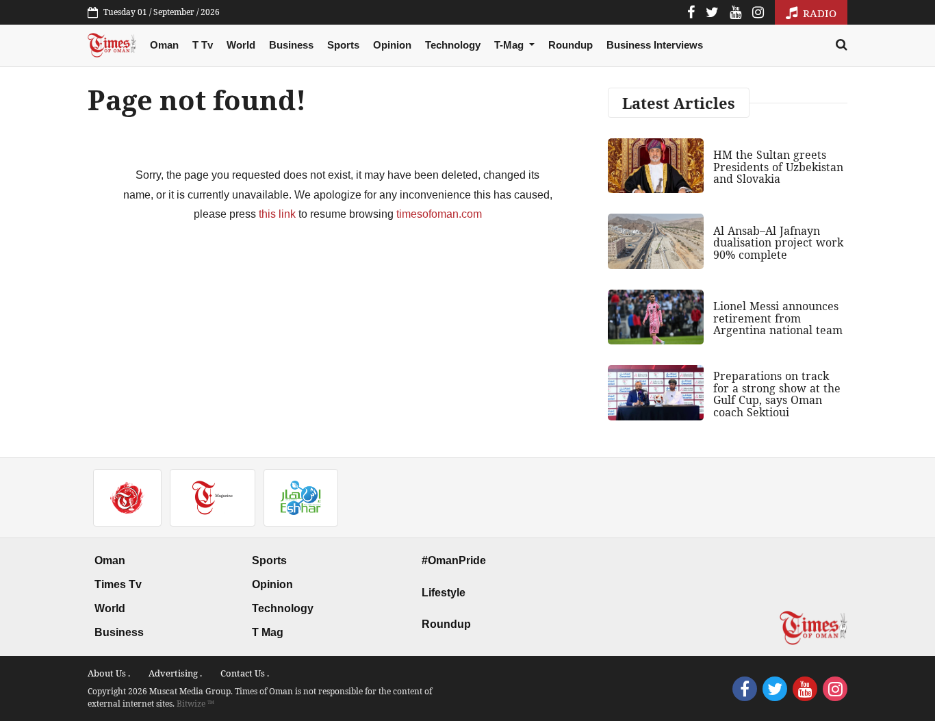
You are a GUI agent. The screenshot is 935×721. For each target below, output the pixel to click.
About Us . (109, 673)
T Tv (202, 45)
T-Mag (510, 45)
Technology (453, 45)
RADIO (818, 13)
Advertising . (175, 673)
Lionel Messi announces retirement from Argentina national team (778, 318)
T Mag (267, 632)
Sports (343, 45)
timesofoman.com (439, 214)
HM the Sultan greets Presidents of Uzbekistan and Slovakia (778, 166)
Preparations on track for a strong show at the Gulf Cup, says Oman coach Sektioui (777, 394)
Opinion (392, 45)
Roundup (570, 45)
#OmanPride (454, 560)
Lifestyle (443, 592)
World (241, 45)
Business (291, 45)
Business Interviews (654, 45)
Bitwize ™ (195, 703)
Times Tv (118, 584)
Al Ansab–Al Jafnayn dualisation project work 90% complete (778, 242)
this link (277, 214)
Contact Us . (244, 673)
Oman (164, 45)
